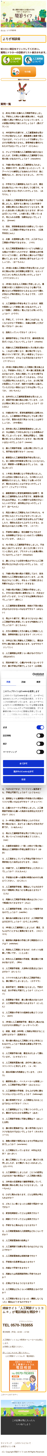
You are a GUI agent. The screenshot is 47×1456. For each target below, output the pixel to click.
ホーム (3, 30)
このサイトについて (22, 1443)
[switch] (40, 735)
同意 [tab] (8, 682)
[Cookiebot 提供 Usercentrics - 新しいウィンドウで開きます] (33, 674)
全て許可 (23, 763)
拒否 (23, 779)
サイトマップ (6, 1443)
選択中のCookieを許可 (23, 771)
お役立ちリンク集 (8, 1446)
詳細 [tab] (23, 682)
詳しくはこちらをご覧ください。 (16, 1353)
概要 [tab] (38, 682)
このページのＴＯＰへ (9, 1395)
